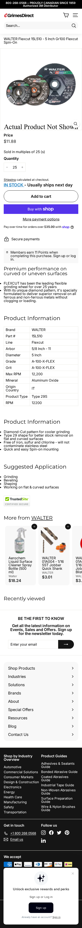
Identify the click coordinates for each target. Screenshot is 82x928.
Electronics (12, 787)
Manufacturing (15, 802)
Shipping (10, 179)
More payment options (41, 219)
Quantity (11, 158)
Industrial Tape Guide (57, 785)
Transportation (15, 812)
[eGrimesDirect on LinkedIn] (43, 840)
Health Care (13, 797)
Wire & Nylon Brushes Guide (58, 808)
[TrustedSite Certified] (17, 500)
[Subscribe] (66, 644)
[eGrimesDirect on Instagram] (43, 832)
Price (8, 135)
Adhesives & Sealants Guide (58, 765)
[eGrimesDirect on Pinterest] (67, 832)
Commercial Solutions (21, 772)
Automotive (12, 767)
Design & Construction (21, 782)
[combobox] (41, 25)
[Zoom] (76, 124)
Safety (9, 807)
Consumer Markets (18, 777)
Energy (9, 792)
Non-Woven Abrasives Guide (58, 791)
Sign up (59, 256)
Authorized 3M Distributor (40, 5)
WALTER (42, 518)
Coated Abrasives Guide (54, 778)
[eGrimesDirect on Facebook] (51, 832)
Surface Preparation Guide (57, 800)
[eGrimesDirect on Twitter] (59, 832)
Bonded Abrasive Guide (59, 772)
